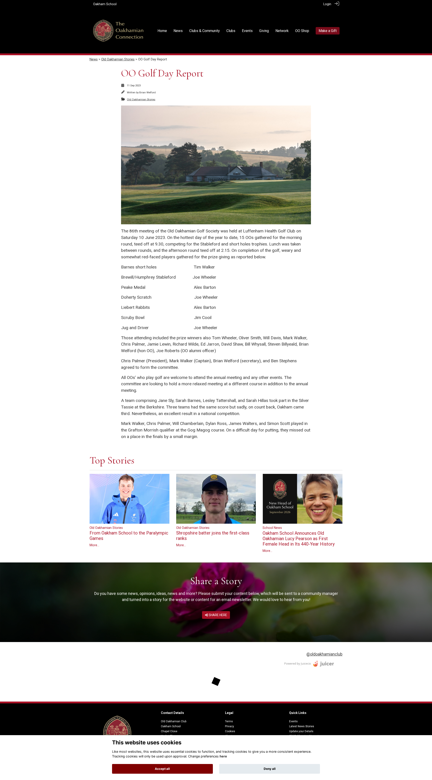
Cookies (230, 731)
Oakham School (105, 4)
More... (94, 545)
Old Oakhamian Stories (118, 59)
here (223, 756)
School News (272, 528)
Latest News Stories (301, 726)
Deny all (270, 769)
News (94, 59)
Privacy (229, 726)
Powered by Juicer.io (297, 663)
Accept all (162, 769)
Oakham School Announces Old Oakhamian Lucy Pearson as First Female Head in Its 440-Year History (299, 538)
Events (293, 721)
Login (327, 4)
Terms (229, 721)
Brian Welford (147, 92)
